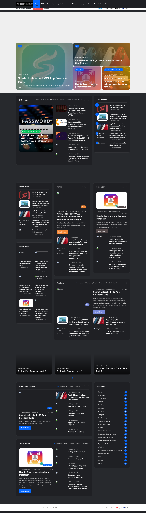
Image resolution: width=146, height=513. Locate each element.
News (107, 4)
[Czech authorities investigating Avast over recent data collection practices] (61, 122)
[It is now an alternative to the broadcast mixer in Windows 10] (97, 262)
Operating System (58, 4)
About (106, 8)
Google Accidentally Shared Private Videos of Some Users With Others (77, 486)
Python (100, 427)
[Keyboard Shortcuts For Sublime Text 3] (112, 358)
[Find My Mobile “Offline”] (56, 404)
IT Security (45, 4)
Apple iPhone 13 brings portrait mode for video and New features (64, 8)
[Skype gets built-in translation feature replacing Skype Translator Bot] (97, 248)
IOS (20, 46)
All (33, 99)
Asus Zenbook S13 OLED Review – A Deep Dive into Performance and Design (118, 116)
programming (85, 4)
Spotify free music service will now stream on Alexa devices (118, 241)
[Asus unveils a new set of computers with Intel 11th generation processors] (102, 136)
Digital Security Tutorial (42, 99)
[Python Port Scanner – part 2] (34, 358)
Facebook (102, 283)
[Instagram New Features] (57, 449)
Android (81, 283)
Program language (104, 424)
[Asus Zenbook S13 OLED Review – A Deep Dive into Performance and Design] (102, 117)
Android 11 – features (76, 432)
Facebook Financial (75, 459)
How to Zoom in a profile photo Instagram (25, 311)
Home (37, 4)
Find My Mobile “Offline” (77, 406)
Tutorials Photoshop (104, 421)
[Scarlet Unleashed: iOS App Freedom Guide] (44, 66)
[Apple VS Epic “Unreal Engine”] (57, 420)
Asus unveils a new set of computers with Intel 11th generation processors (118, 135)
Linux (71, 386)
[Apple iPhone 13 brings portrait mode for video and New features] (101, 54)
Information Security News (57, 99)
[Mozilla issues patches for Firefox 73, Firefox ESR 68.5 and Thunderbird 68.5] (61, 136)
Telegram (78, 443)
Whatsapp (85, 443)
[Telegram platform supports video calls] (57, 473)
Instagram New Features (77, 452)
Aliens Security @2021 (50, 508)
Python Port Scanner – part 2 (32, 371)
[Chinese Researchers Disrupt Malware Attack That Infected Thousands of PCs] (61, 108)
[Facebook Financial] (57, 456)
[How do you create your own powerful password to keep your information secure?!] (36, 128)
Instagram (71, 443)
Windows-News (103, 454)
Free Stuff (97, 4)
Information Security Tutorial (113, 70)
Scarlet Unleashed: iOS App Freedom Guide (25, 263)
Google (115, 283)
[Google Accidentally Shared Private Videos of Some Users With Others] (57, 482)
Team (111, 8)
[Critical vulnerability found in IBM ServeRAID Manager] (57, 145)
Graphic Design (103, 418)
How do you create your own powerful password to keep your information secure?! (41, 313)
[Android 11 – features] (56, 429)
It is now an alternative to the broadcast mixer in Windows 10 (117, 266)
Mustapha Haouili (27, 147)
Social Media (73, 4)
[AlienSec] (24, 4)
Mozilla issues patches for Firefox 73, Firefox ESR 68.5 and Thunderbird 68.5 (78, 138)
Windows (77, 386)
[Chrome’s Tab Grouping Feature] (57, 411)
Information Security (104, 431)
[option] (73, 66)
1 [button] (72, 378)
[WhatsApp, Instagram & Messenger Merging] (56, 463)
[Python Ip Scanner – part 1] (73, 358)
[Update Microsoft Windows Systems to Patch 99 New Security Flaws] (57, 154)
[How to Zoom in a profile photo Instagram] (87, 78)
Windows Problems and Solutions (110, 450)
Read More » (62, 232)
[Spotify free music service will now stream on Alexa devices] (99, 238)
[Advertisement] (73, 27)
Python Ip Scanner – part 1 (69, 371)
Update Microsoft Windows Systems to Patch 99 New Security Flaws (78, 158)
